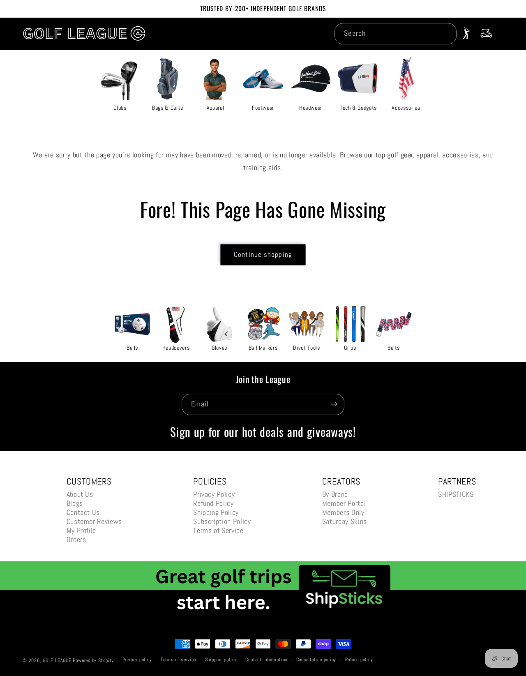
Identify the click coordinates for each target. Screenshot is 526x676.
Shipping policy (221, 659)
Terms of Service (218, 530)
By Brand (335, 494)
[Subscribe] (334, 404)
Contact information (266, 659)
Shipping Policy (216, 512)
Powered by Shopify (93, 660)
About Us (80, 494)
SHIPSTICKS (456, 494)
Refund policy (359, 659)
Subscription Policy (222, 521)
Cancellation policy (316, 659)
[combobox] (395, 33)
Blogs (75, 503)
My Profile (82, 530)
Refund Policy (213, 503)
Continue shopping (263, 254)
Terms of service (178, 659)
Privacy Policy (214, 494)
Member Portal (344, 503)
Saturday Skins (344, 521)
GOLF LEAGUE (57, 660)
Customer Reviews (94, 521)
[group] (120, 83)
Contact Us (83, 512)
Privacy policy (137, 659)
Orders (76, 539)
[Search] (446, 33)
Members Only (343, 512)
